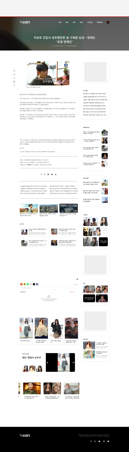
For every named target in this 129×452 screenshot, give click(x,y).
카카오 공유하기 (48, 174)
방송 (67, 22)
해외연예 (99, 22)
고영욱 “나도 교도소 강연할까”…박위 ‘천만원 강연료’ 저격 (34, 162)
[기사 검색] (106, 22)
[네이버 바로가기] (108, 441)
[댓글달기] (14, 78)
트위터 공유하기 (44, 174)
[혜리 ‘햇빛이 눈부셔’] (60, 362)
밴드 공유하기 (56, 174)
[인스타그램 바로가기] (104, 441)
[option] (60, 362)
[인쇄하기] (14, 82)
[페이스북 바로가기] (91, 441)
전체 (60, 22)
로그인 (108, 434)
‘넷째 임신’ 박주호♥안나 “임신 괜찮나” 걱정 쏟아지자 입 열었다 (36, 165)
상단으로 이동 (14, 85)
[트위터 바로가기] (95, 441)
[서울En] (25, 22)
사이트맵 (104, 434)
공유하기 (14, 74)
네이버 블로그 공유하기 (52, 174)
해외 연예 (85, 339)
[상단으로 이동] (14, 85)
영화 (81, 22)
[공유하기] (14, 74)
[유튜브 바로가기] (99, 441)
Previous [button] (47, 362)
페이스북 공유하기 (41, 174)
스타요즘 (89, 22)
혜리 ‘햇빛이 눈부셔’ (31, 357)
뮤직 (74, 22)
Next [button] (73, 362)
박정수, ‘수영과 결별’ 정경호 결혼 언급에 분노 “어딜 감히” (34, 160)
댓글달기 (14, 78)
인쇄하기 (14, 82)
